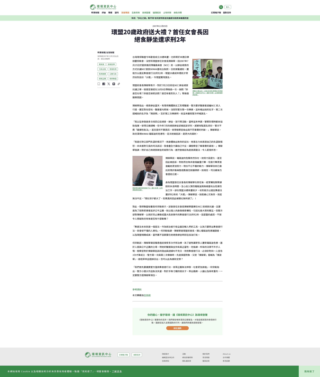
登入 (228, 7)
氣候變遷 (146, 12)
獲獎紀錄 (206, 361)
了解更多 (117, 371)
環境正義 (102, 78)
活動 (184, 354)
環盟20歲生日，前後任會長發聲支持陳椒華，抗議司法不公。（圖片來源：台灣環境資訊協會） (207, 93)
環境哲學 (111, 64)
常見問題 (206, 357)
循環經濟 (157, 12)
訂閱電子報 (216, 12)
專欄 (110, 12)
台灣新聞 (110, 52)
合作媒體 (226, 357)
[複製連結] (119, 84)
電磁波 (101, 64)
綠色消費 (178, 12)
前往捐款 (178, 328)
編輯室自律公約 (168, 357)
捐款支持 (227, 12)
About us (226, 354)
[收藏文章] (99, 84)
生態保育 (136, 12)
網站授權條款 (187, 357)
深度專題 (125, 12)
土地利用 (167, 12)
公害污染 (113, 73)
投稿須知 (165, 361)
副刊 (117, 12)
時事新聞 (95, 12)
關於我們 (206, 354)
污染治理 (102, 69)
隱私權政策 (186, 361)
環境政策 (113, 69)
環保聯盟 (113, 78)
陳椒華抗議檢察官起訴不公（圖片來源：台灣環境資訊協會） (147, 189)
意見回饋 (226, 361)
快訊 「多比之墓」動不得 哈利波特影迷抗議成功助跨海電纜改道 (160, 18)
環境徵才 (165, 354)
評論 (104, 12)
